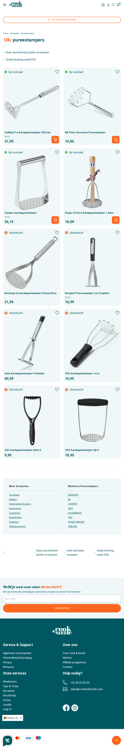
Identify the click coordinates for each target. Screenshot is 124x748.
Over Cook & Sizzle (74, 653)
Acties (7, 700)
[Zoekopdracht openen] (113, 4)
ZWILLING (72, 526)
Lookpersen (14, 513)
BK (69, 499)
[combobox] (12, 718)
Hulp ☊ (7, 709)
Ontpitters (14, 522)
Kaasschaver (15, 508)
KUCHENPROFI (75, 513)
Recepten (9, 690)
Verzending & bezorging (17, 657)
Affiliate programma (74, 662)
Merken (67, 657)
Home (5, 33)
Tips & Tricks (11, 686)
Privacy (7, 662)
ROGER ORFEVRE (76, 522)
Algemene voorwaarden (17, 653)
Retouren (8, 667)
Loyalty (7, 704)
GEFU (70, 508)
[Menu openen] (52, 5)
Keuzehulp (9, 695)
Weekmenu (10, 681)
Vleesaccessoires (17, 526)
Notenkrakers (15, 517)
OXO (70, 517)
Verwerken (14, 33)
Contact (67, 667)
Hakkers (13, 499)
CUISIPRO (72, 504)
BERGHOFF (73, 495)
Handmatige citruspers (20, 504)
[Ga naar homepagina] (15, 4)
